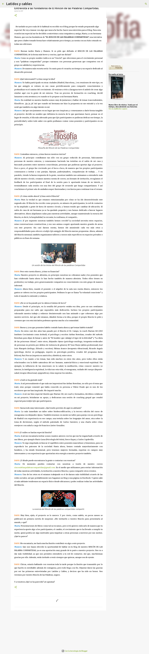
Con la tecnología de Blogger (75, 651)
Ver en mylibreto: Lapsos (118, 109)
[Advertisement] (58, 629)
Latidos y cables (19, 4)
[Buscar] (146, 3)
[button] (15, 15)
